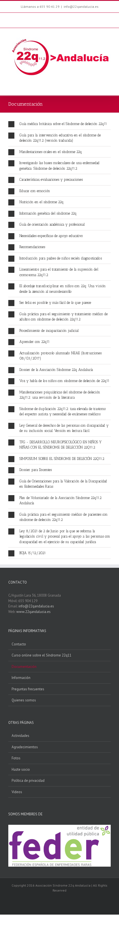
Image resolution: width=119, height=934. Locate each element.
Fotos (16, 758)
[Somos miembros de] (59, 827)
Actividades (20, 735)
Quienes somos (24, 700)
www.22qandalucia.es (33, 611)
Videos (17, 792)
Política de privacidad (28, 780)
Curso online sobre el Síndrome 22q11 (41, 655)
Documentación (24, 666)
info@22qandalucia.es (81, 6)
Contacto (19, 644)
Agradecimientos (25, 747)
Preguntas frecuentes (28, 689)
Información (21, 677)
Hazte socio (21, 769)
